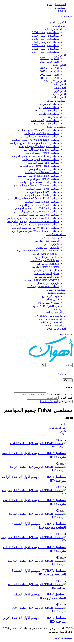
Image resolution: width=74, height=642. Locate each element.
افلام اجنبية (59, 64)
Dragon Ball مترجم (48, 263)
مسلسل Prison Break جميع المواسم (38, 165)
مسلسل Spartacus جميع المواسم (40, 159)
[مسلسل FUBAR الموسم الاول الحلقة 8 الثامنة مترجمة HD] (33, 446)
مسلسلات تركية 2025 (53, 325)
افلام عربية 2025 (56, 328)
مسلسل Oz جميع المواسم (44, 169)
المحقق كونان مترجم (47, 240)
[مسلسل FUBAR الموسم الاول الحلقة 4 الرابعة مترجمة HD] (33, 470)
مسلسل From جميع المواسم (43, 191)
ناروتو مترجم (51, 244)
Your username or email (60, 394)
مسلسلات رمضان (55, 29)
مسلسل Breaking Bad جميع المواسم (38, 204)
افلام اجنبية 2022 (49, 74)
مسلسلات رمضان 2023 (45, 45)
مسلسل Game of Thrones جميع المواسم (36, 185)
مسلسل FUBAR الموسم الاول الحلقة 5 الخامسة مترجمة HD (39, 572)
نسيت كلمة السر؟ (48, 401)
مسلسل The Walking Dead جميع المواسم (35, 139)
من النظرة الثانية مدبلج (46, 305)
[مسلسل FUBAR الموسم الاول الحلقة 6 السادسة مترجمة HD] (33, 587)
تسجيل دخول (65, 401)
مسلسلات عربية (49, 104)
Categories (67, 16)
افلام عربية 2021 (49, 61)
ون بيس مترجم (50, 237)
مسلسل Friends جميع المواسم (41, 195)
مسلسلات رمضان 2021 (45, 51)
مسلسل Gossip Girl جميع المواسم (39, 182)
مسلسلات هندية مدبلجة (52, 318)
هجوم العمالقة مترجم (47, 276)
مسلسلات (60, 7)
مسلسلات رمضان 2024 (45, 42)
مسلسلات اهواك (56, 100)
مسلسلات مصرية (49, 107)
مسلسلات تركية (56, 117)
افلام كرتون (59, 90)
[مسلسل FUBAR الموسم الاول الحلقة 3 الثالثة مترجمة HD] (33, 540)
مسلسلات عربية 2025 (53, 322)
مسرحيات (60, 309)
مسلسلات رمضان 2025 (45, 35)
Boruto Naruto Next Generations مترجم (37, 250)
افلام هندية (60, 87)
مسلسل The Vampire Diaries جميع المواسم (34, 143)
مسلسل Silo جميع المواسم (43, 162)
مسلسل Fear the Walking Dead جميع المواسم (33, 198)
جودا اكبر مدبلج (50, 296)
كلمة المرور (66, 397)
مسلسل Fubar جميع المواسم (42, 188)
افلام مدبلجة (59, 97)
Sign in (62, 10)
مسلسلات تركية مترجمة (45, 120)
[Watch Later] (57, 440)
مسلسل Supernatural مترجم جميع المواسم (34, 224)
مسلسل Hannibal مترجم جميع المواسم (36, 211)
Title (63, 434)
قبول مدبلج (52, 299)
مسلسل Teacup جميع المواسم (42, 152)
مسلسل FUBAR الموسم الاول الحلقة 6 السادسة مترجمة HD (39, 596)
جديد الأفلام (59, 25)
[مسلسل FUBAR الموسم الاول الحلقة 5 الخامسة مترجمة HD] (33, 564)
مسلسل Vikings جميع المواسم (41, 133)
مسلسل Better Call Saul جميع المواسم (37, 208)
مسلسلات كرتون (56, 234)
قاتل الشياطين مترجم (46, 270)
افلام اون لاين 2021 (55, 81)
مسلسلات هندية (57, 292)
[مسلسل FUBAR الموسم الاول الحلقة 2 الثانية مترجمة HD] (33, 493)
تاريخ (63, 424)
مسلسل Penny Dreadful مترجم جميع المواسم (33, 218)
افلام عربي (59, 55)
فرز (63, 418)
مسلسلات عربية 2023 (46, 110)
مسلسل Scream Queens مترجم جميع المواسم (33, 221)
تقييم (63, 431)
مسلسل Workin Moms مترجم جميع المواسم (34, 231)
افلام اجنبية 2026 (49, 68)
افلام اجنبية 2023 (49, 77)
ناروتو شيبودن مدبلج (47, 283)
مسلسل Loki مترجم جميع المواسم (39, 214)
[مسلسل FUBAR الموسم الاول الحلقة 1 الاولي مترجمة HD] (33, 611)
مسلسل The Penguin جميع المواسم (39, 146)
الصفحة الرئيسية (56, 4)
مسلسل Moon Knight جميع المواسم (38, 175)
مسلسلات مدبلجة (56, 312)
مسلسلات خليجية (49, 113)
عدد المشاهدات (57, 427)
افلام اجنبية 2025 (49, 71)
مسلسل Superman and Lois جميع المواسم (35, 156)
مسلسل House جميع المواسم (42, 178)
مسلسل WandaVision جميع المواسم (38, 130)
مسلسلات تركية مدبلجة (45, 123)
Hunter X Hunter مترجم (45, 266)
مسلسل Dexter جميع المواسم (42, 201)
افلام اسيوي (59, 94)
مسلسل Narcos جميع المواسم (42, 172)
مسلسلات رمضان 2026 (45, 32)
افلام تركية (60, 84)
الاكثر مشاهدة (58, 22)
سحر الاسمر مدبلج (48, 302)
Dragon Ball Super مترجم (44, 260)
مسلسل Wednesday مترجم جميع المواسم (35, 227)
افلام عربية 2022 (49, 58)
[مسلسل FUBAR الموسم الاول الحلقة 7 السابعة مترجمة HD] (33, 517)
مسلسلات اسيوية (56, 289)
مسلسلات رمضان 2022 (45, 48)
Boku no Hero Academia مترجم (41, 279)
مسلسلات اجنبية (56, 126)
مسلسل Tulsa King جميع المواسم (39, 136)
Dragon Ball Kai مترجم (46, 257)
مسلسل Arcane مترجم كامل (42, 286)
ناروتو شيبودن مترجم (47, 247)
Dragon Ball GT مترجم (46, 253)
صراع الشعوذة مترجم (46, 273)
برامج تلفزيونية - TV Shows (50, 315)
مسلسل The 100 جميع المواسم (41, 149)
